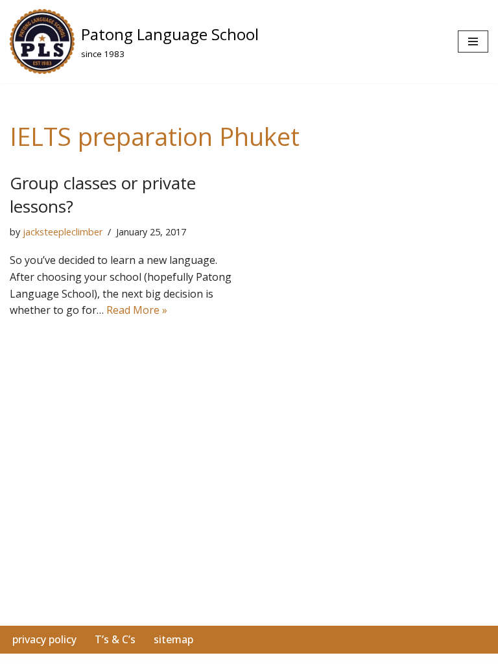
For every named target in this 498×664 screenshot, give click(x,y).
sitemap (173, 639)
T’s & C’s (115, 639)
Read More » (136, 310)
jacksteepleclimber (62, 232)
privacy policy (44, 639)
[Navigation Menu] (473, 41)
